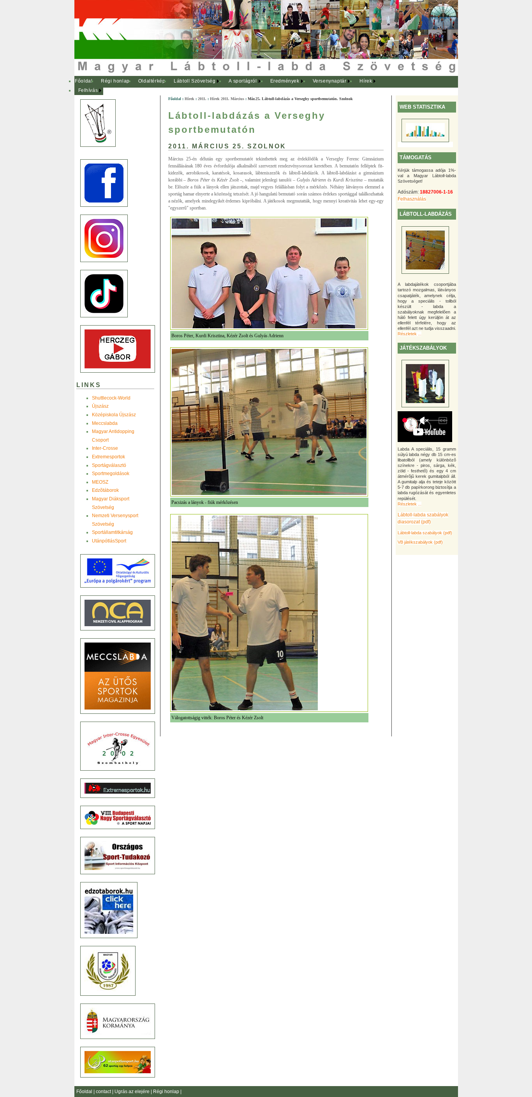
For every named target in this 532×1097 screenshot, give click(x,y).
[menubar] (230, 86)
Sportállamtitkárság (112, 532)
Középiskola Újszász (114, 414)
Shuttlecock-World (111, 398)
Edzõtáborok (105, 490)
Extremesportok (108, 457)
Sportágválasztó (109, 465)
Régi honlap (115, 81)
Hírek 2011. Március (227, 99)
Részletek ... (409, 333)
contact (104, 1091)
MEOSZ (100, 482)
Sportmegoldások (110, 473)
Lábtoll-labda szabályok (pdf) (425, 532)
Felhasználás (412, 199)
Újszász (100, 406)
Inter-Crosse (105, 448)
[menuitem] (83, 81)
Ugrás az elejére (133, 1091)
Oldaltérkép (152, 81)
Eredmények (284, 81)
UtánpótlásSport (109, 541)
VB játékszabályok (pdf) (420, 542)
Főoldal (83, 81)
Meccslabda (105, 423)
